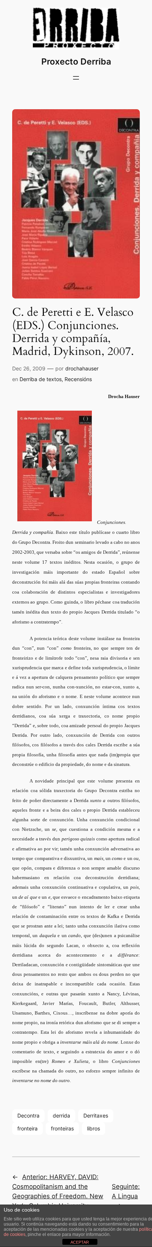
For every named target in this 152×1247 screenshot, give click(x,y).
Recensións (78, 379)
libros (93, 1128)
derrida (61, 1115)
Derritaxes (95, 1115)
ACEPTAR (79, 1242)
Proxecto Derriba (76, 61)
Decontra (28, 1115)
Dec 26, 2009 (28, 368)
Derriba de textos (41, 379)
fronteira (27, 1128)
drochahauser (82, 368)
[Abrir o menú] (76, 77)
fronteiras (62, 1128)
